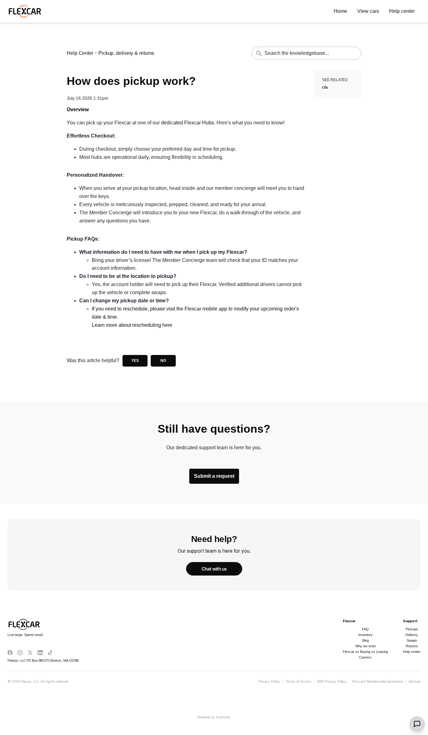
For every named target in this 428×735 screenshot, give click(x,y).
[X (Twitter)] (30, 652)
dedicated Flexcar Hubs (187, 122)
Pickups (412, 629)
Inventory (365, 635)
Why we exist (365, 646)
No (163, 360)
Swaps (412, 640)
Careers (365, 657)
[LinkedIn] (40, 652)
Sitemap (414, 681)
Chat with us (214, 568)
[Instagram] (20, 652)
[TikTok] (50, 652)
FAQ (365, 629)
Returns (412, 646)
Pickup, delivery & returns (126, 53)
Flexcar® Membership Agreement (377, 681)
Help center (411, 652)
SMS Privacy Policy (332, 681)
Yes (135, 360)
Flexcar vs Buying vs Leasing (365, 652)
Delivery (411, 635)
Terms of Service (298, 681)
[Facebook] (10, 652)
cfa (325, 87)
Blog (365, 640)
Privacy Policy (269, 681)
